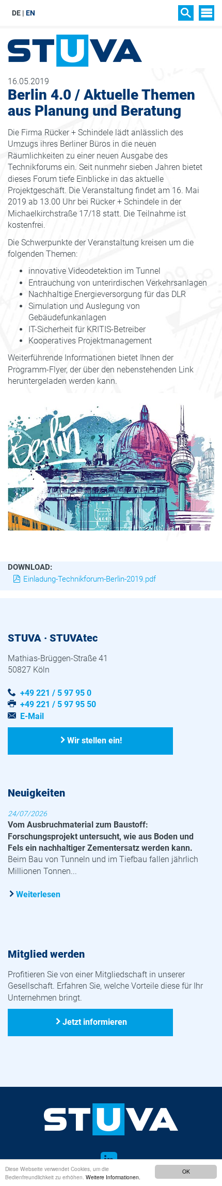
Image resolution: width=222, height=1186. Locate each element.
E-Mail (32, 716)
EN (30, 13)
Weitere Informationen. (113, 1177)
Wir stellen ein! (94, 740)
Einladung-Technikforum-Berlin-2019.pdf (89, 579)
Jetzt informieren (94, 1022)
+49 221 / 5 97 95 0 (55, 693)
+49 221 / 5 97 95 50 (58, 704)
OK (186, 1171)
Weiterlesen (38, 894)
